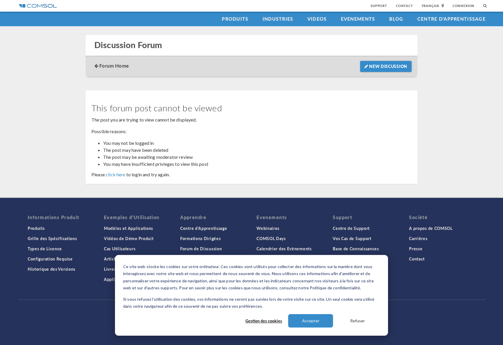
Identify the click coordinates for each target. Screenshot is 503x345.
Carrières (418, 238)
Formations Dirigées (200, 238)
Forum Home (114, 65)
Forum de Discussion (201, 248)
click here (115, 174)
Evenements (358, 18)
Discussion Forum (128, 45)
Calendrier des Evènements (284, 248)
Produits (235, 18)
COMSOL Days (271, 238)
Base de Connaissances (356, 248)
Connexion (463, 5)
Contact (404, 5)
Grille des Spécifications (52, 238)
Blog (396, 18)
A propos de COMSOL (431, 228)
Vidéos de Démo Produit (128, 238)
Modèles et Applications (128, 228)
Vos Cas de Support (352, 238)
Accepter (310, 320)
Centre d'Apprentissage (451, 18)
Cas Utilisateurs (119, 248)
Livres (110, 269)
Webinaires (267, 228)
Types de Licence (45, 248)
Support (379, 5)
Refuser (357, 320)
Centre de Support (351, 228)
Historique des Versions (51, 269)
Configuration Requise (50, 259)
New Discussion (388, 66)
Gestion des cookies (263, 321)
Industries (278, 18)
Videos (317, 18)
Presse (415, 248)
